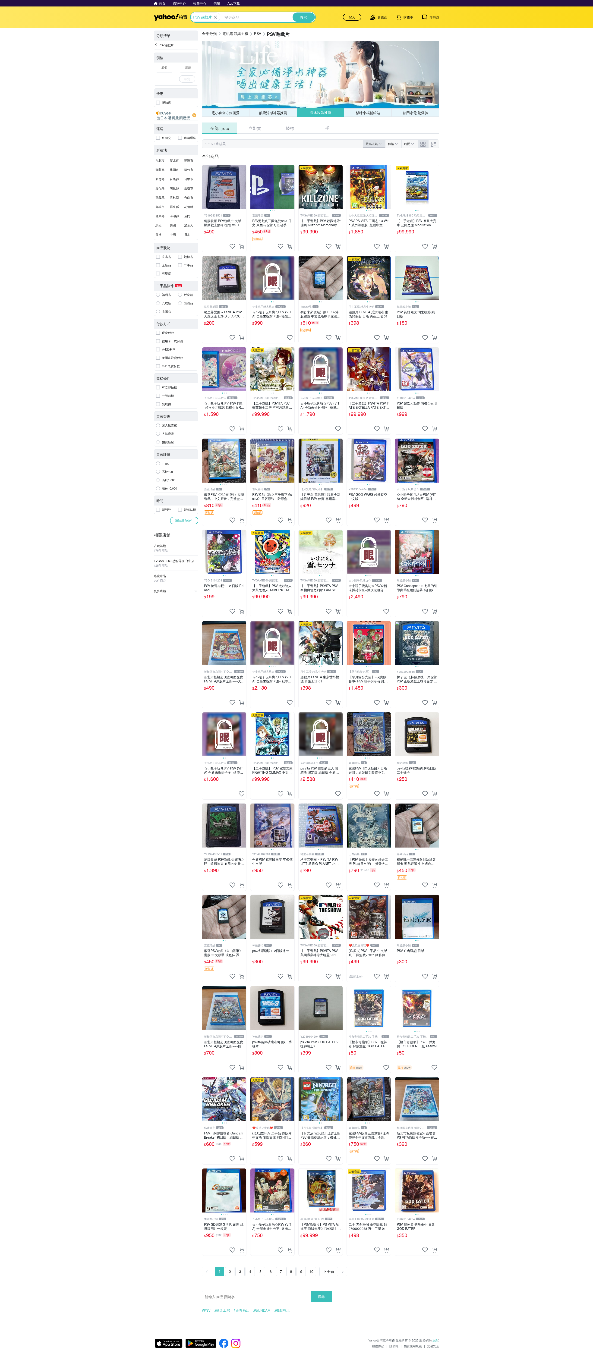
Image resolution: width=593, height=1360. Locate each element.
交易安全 (433, 1346)
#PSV (206, 1310)
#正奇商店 (241, 1310)
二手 (325, 128)
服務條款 (378, 1346)
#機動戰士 (282, 1310)
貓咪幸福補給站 (368, 112)
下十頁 (328, 1271)
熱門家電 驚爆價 (415, 112)
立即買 (255, 128)
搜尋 (321, 1296)
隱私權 (393, 1346)
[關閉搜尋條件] (215, 17)
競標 (290, 128)
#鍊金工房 (222, 1310)
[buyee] (176, 115)
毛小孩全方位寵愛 (226, 112)
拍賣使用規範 (413, 1346)
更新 (435, 1340)
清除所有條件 (184, 520)
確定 (187, 79)
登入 (352, 17)
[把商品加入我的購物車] (241, 246)
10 (311, 1271)
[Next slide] (291, 187)
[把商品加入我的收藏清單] (232, 246)
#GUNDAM (262, 1310)
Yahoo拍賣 (170, 17)
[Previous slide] (253, 187)
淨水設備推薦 (320, 112)
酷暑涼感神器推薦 (273, 112)
